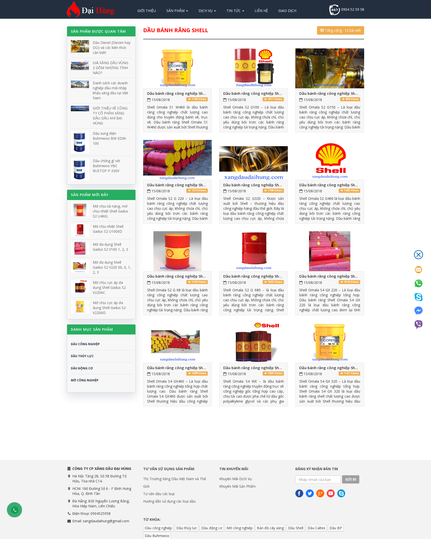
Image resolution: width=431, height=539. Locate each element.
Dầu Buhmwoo (157, 535)
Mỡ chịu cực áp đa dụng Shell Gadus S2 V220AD (109, 307)
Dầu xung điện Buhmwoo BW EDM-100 (110, 138)
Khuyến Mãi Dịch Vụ (235, 478)
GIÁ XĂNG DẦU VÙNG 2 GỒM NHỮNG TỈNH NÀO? (110, 67)
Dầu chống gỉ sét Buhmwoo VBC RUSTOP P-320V (106, 165)
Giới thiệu (146, 10)
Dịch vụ (206, 10)
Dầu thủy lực (186, 528)
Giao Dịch (287, 10)
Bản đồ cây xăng (270, 528)
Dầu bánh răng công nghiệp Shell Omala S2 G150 (343, 93)
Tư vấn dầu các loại (159, 493)
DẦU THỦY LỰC (82, 356)
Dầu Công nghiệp (85, 344)
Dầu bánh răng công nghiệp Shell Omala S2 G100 (267, 93)
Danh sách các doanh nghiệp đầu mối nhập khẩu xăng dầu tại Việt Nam (110, 90)
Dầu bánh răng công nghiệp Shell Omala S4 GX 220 (345, 276)
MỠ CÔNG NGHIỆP (85, 380)
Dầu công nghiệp (158, 528)
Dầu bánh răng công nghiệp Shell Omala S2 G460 (343, 184)
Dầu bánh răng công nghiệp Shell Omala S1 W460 (191, 93)
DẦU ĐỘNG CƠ (82, 368)
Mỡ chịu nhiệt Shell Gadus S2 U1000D (108, 229)
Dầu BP (335, 528)
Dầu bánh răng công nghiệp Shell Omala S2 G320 (267, 184)
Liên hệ (261, 10)
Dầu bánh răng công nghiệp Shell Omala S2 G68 (190, 276)
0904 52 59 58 (352, 9)
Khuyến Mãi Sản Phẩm (237, 486)
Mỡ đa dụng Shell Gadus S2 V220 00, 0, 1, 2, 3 (112, 267)
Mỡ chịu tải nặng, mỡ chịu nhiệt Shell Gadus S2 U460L (110, 211)
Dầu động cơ (211, 528)
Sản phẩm (176, 10)
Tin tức (234, 10)
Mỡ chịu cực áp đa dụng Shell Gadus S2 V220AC (109, 287)
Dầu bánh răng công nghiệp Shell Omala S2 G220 (191, 184)
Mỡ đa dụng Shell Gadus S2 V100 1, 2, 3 (110, 247)
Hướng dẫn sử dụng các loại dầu (169, 501)
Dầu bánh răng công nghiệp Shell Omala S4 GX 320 (345, 367)
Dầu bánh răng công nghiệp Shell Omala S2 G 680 (268, 276)
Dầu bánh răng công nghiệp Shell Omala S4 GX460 (192, 367)
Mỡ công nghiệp (239, 528)
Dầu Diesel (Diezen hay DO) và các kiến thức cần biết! (111, 47)
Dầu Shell (295, 528)
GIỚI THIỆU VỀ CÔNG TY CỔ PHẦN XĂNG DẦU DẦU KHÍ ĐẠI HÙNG (110, 115)
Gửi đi (350, 479)
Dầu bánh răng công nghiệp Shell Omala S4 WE (265, 367)
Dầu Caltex (316, 528)
